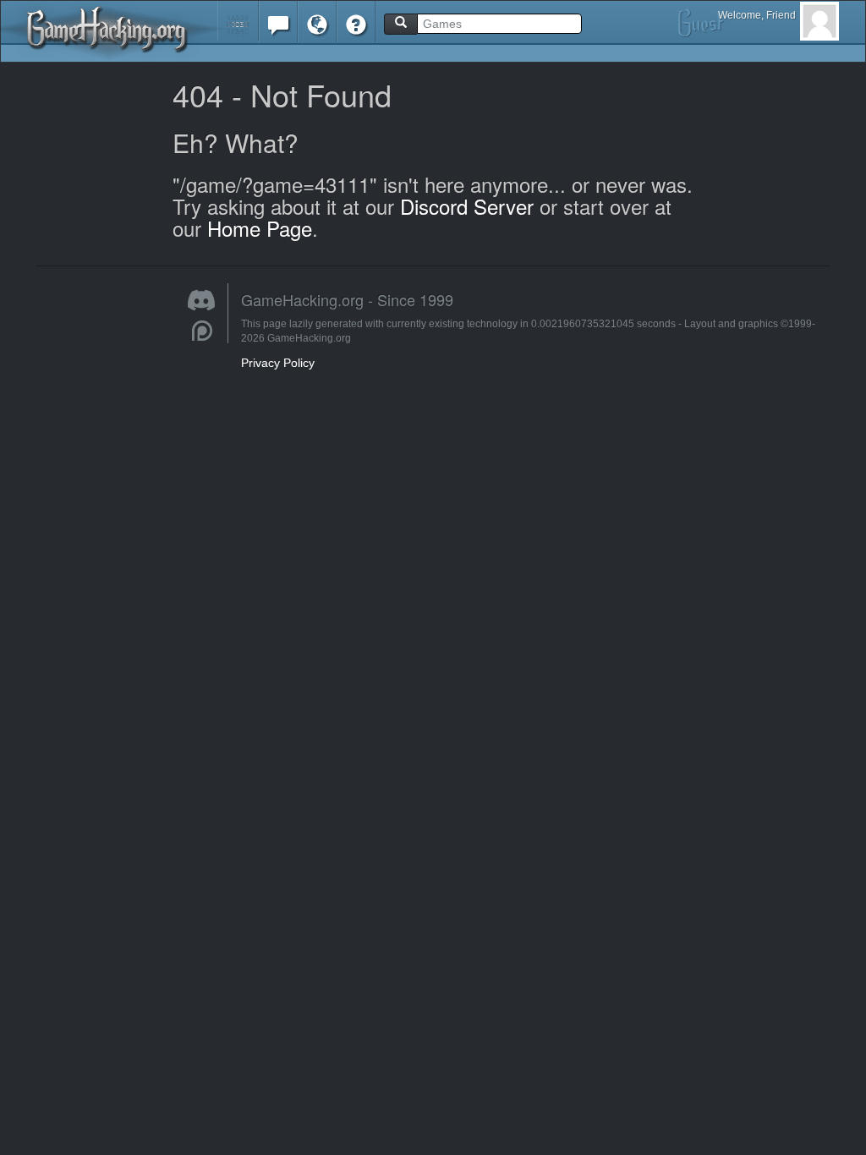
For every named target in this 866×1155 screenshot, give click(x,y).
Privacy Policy (278, 362)
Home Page (259, 228)
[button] (238, 21)
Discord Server (467, 206)
